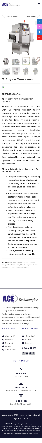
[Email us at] (21, 383)
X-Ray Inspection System (20, 267)
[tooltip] (39, 21)
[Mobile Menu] (39, 4)
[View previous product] (3, 16)
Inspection (20, 262)
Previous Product (12, 16)
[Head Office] (21, 396)
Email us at (21, 387)
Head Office (21, 400)
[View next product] (38, 16)
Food (14, 262)
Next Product (31, 16)
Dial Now (21, 373)
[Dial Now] (21, 369)
